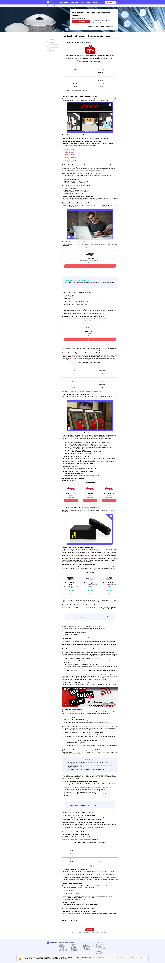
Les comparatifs (64, 2)
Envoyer (89, 929)
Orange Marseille (86, 947)
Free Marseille (85, 944)
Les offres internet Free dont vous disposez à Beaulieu (54, 47)
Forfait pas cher (62, 948)
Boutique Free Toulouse (69, 154)
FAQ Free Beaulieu (53, 58)
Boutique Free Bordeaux (69, 158)
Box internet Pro (74, 950)
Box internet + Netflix (74, 949)
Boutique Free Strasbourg (70, 160)
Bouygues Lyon (74, 946)
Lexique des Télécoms (100, 952)
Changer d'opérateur (86, 948)
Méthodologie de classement (101, 948)
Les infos (95, 2)
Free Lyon (73, 944)
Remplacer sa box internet (63, 950)
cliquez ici (106, 932)
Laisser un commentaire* (69, 920)
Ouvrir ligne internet (74, 948)
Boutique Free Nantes (69, 155)
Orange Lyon (73, 947)
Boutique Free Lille (68, 161)
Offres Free (81, 21)
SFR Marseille (85, 945)
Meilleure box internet (86, 949)
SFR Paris (61, 945)
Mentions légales (99, 947)
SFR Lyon (73, 945)
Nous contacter (98, 946)
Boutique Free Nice (68, 152)
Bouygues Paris (62, 946)
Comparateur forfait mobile (64, 949)
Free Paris (61, 944)
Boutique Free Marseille (69, 149)
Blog (96, 950)
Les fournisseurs (86, 2)
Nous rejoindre (98, 953)
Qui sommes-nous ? (99, 944)
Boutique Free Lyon (68, 151)
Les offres (111, 2)
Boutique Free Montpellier (70, 157)
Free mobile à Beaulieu (54, 44)
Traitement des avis (99, 949)
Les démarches (74, 2)
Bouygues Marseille (86, 946)
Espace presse (98, 951)
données (92, 831)
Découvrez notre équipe (100, 945)
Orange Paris (61, 947)
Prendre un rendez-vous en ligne (71, 60)
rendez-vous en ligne (74, 358)
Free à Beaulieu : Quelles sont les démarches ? (52, 52)
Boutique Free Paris (68, 148)
